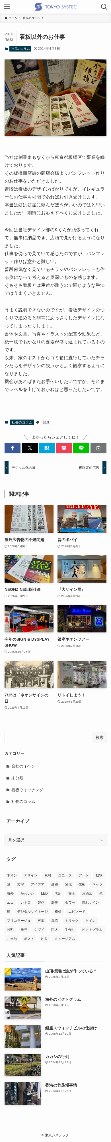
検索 (100, 737)
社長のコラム (20, 48)
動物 (99, 875)
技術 (82, 884)
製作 (41, 902)
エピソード (76, 912)
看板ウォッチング (27, 790)
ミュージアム (65, 939)
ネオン (12, 875)
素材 (47, 875)
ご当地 (12, 939)
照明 (10, 930)
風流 (54, 921)
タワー (70, 902)
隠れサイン (90, 902)
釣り (44, 939)
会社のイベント (25, 766)
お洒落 (87, 893)
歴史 (54, 902)
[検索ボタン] (104, 7)
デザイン (31, 875)
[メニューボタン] (7, 7)
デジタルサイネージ (32, 912)
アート (84, 875)
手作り (70, 930)
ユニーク (65, 875)
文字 (20, 884)
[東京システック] (55, 7)
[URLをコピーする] (98, 448)
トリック (72, 921)
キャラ (97, 884)
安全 (71, 893)
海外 (10, 893)
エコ (10, 902)
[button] (12, 448)
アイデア (37, 884)
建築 (54, 884)
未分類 (17, 778)
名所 (58, 893)
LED (44, 893)
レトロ (25, 902)
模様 (58, 912)
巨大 (54, 930)
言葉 (41, 921)
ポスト (29, 939)
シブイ (39, 930)
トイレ (90, 921)
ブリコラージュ (19, 921)
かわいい (27, 893)
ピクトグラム (92, 930)
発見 (46, 422)
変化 (68, 884)
